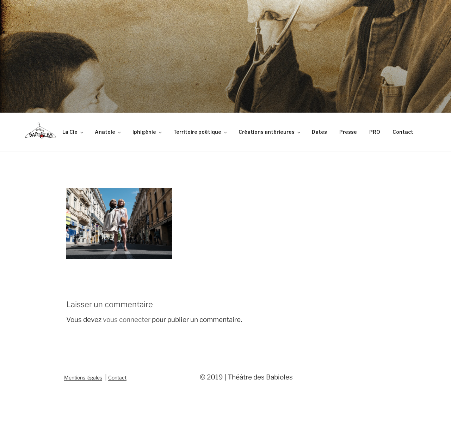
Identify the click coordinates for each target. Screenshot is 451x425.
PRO (374, 132)
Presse (348, 132)
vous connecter (126, 320)
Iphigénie (144, 132)
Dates (319, 132)
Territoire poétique (197, 132)
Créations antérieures (267, 132)
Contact (403, 132)
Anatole (105, 132)
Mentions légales (83, 378)
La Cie (70, 132)
